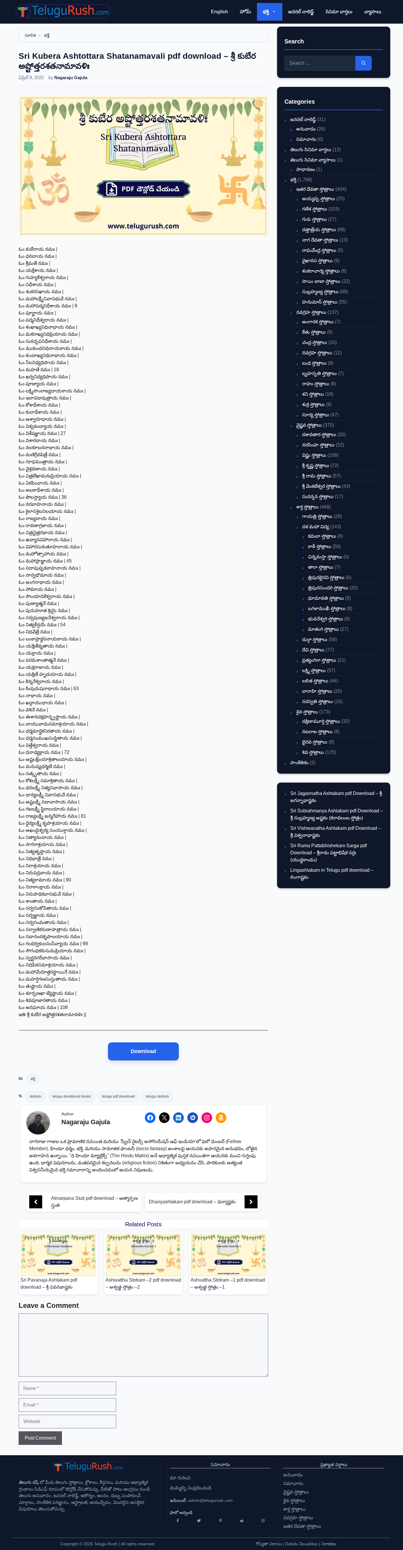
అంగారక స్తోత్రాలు (318, 321)
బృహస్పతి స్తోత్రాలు (319, 373)
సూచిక (30, 35)
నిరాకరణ (328, 1543)
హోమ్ (245, 11)
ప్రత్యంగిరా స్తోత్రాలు (319, 660)
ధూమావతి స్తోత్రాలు (326, 598)
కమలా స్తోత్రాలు (322, 536)
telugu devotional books (72, 1096)
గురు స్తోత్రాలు (314, 219)
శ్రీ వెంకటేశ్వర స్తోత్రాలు (321, 486)
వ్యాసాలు (372, 11)
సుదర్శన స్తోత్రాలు (318, 496)
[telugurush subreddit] (241, 1521)
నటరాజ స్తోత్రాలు (317, 731)
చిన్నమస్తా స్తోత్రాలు (325, 556)
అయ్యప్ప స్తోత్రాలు (318, 198)
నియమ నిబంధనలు (301, 1543)
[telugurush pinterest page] (220, 1521)
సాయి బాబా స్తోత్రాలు (321, 281)
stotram (35, 1096)
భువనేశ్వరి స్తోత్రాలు (325, 618)
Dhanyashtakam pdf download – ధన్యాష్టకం (192, 1201)
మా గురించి (180, 1477)
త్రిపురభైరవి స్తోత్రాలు (326, 577)
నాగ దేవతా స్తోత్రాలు (320, 239)
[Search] (364, 63)
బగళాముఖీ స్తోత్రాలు (326, 608)
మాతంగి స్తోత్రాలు (323, 629)
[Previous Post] (35, 1201)
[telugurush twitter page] (199, 1521)
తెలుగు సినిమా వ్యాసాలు (313, 159)
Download (143, 1051)
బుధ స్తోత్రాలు (314, 363)
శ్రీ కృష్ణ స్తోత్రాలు (315, 465)
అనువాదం (306, 128)
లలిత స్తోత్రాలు (315, 680)
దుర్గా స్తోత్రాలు (314, 639)
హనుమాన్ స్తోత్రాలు (320, 301)
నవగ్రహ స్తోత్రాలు (311, 312)
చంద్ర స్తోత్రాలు (314, 342)
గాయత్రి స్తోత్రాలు (317, 516)
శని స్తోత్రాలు (313, 394)
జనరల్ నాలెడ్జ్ (301, 11)
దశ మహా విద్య (315, 526)
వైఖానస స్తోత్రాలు (317, 260)
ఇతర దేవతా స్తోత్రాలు (315, 189)
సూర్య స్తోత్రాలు (315, 414)
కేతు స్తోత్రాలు (314, 332)
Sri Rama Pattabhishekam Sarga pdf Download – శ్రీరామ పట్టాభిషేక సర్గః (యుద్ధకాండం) (328, 852)
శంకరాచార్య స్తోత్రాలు (321, 270)
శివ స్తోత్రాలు (313, 752)
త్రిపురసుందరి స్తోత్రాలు (328, 587)
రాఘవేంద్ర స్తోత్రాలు (319, 250)
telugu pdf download (118, 1096)
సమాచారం (306, 139)
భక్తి (266, 11)
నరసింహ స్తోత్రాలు (318, 444)
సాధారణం (305, 169)
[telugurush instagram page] (263, 1521)
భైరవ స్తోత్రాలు (314, 741)
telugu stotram (157, 1096)
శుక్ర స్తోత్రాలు (313, 404)
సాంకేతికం (299, 762)
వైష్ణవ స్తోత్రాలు (309, 425)
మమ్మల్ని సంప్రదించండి (191, 1487)
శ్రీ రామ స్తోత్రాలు (316, 475)
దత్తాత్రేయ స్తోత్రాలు (319, 229)
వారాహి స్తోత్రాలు (317, 691)
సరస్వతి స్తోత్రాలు (317, 701)
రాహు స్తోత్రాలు (315, 383)
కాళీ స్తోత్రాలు (319, 546)
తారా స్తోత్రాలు (320, 567)
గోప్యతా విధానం (269, 1543)
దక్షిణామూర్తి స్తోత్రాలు (321, 721)
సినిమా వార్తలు (339, 11)
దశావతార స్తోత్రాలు (319, 434)
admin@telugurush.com (210, 1500)
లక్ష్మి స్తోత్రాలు (314, 670)
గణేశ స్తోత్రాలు (314, 208)
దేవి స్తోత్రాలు (313, 649)
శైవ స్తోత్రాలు (307, 711)
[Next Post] (251, 1201)
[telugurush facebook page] (177, 1521)
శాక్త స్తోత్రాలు (307, 506)
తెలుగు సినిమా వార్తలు (310, 149)
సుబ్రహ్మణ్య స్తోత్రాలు (320, 291)
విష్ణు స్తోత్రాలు (314, 455)
